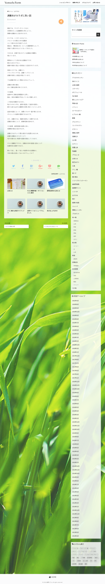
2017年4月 (75, 374)
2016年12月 (75, 381)
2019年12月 (75, 312)
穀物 (75, 230)
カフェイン (92, 548)
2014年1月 (75, 506)
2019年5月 (75, 330)
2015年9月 (75, 433)
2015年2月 (75, 459)
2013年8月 (75, 521)
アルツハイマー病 (84, 548)
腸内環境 (74, 564)
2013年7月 (75, 525)
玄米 (91, 560)
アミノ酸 (75, 169)
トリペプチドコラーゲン (80, 180)
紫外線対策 (77, 272)
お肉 (75, 224)
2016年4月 (75, 411)
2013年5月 (75, 532)
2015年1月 (75, 462)
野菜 (75, 227)
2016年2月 (75, 418)
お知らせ (75, 158)
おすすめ (62, 174)
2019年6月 (75, 326)
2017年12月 (75, 356)
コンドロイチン (77, 125)
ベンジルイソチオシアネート (91, 554)
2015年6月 (75, 444)
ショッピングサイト (65, 2)
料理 (73, 255)
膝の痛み (75, 177)
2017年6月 (75, 367)
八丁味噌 (83, 557)
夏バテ (74, 173)
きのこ (75, 239)
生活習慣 (75, 269)
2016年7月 (75, 400)
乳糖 (73, 557)
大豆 (73, 560)
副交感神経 (89, 557)
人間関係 (76, 278)
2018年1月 (75, 352)
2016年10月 (75, 389)
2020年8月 (75, 304)
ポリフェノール (77, 92)
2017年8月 (75, 359)
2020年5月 (75, 308)
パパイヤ (81, 554)
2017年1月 (75, 378)
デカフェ (74, 551)
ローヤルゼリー (77, 111)
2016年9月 (75, 392)
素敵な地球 (75, 133)
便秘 (78, 557)
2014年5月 (75, 492)
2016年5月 (75, 407)
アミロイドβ (75, 548)
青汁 (73, 199)
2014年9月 (75, 477)
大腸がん (96, 557)
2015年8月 (75, 437)
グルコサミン (76, 122)
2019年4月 (75, 334)
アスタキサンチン (77, 77)
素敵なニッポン (77, 210)
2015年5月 (75, 448)
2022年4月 (75, 300)
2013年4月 (75, 536)
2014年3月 (75, 499)
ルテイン (75, 144)
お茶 (75, 252)
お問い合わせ (96, 2)
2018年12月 (75, 345)
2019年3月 (75, 337)
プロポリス (75, 213)
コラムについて (86, 2)
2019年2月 (75, 341)
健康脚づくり (76, 188)
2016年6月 (75, 403)
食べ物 (74, 217)
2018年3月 (75, 348)
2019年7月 (75, 323)
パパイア (74, 554)
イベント (75, 107)
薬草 (75, 236)
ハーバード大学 (92, 551)
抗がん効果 (85, 560)
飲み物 (74, 242)
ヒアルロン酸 (76, 114)
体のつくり (75, 81)
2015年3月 (75, 455)
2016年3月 (75, 414)
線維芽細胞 (75, 184)
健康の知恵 (75, 202)
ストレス (76, 284)
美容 (75, 275)
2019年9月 (75, 315)
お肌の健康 (75, 85)
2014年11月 (75, 470)
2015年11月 (75, 426)
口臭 (73, 166)
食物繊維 (76, 265)
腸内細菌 (81, 564)
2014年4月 (75, 495)
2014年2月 (75, 503)
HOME (53, 577)
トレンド (75, 206)
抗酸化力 (75, 136)
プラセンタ (75, 155)
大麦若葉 (79, 560)
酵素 (73, 118)
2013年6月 (75, 528)
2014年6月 (75, 488)
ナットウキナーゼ (83, 551)
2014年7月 (75, 484)
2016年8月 (75, 396)
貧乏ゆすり (75, 162)
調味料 (75, 259)
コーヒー (76, 246)
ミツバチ (75, 191)
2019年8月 (75, 319)
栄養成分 (75, 262)
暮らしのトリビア (77, 99)
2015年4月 (75, 451)
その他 (74, 288)
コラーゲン (75, 88)
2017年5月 (75, 370)
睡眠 (75, 281)
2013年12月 (75, 510)
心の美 (74, 140)
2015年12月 (75, 422)
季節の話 (75, 103)
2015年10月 (75, 429)
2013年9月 (75, 517)
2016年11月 (75, 385)
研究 (95, 560)
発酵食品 (76, 221)
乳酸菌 (74, 151)
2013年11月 (75, 514)
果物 (75, 233)
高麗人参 (75, 147)
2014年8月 (75, 481)
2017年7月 (75, 363)
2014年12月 (75, 466)
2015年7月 (75, 440)
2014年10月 (75, 473)
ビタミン (75, 129)
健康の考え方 (76, 2)
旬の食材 (75, 96)
